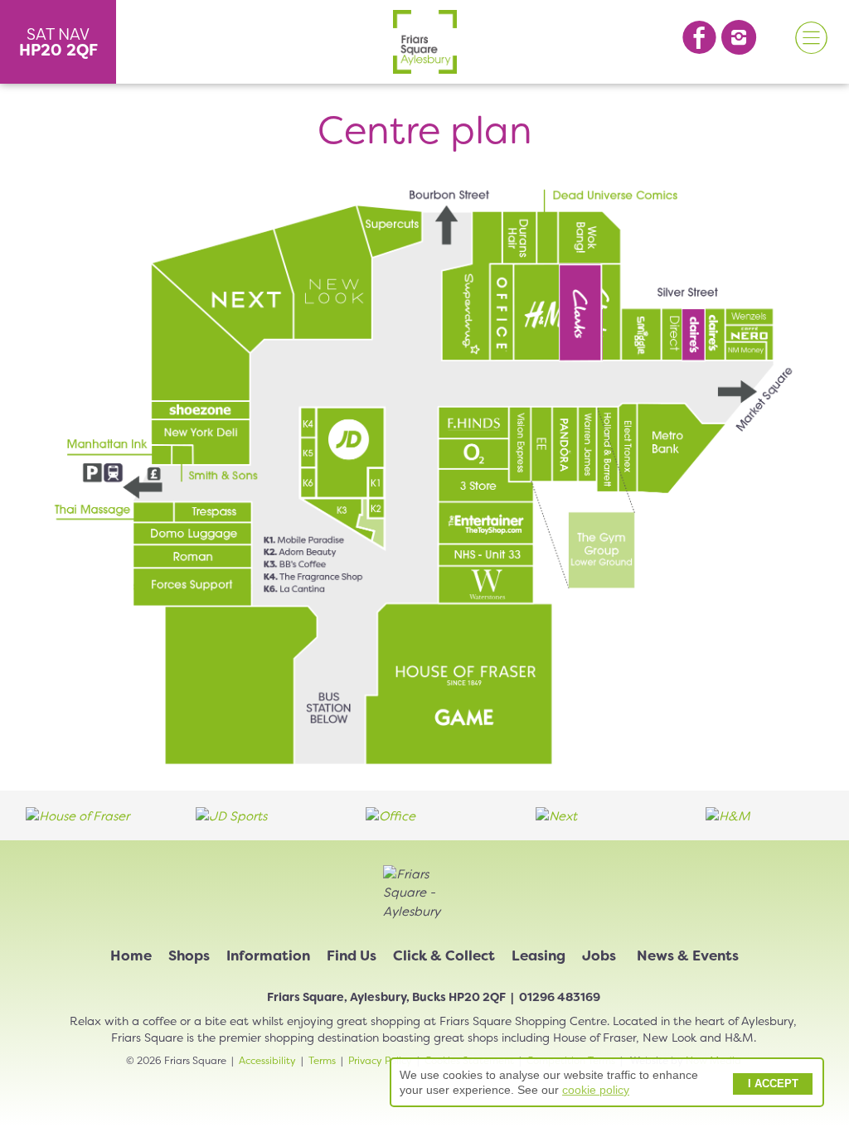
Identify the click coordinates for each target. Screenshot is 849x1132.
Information (268, 955)
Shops (189, 955)
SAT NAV (58, 42)
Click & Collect (444, 955)
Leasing (538, 955)
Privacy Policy (380, 1060)
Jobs (599, 955)
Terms (322, 1060)
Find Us (351, 955)
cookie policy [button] (595, 1089)
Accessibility (267, 1060)
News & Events (688, 955)
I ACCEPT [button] (773, 1084)
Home (131, 955)
